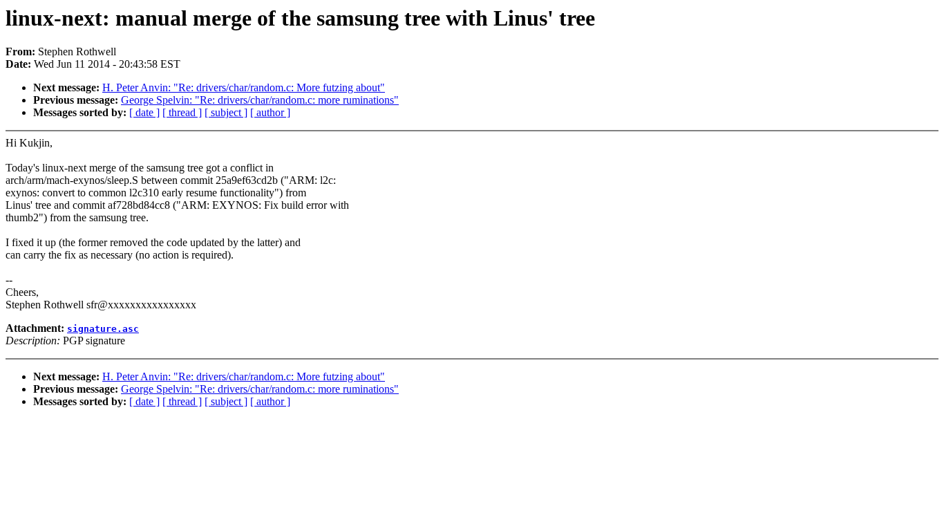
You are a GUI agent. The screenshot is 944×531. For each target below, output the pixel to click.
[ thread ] (182, 112)
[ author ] (270, 112)
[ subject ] (226, 112)
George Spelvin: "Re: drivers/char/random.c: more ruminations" (260, 100)
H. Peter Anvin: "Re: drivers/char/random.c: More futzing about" (243, 87)
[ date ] (144, 112)
